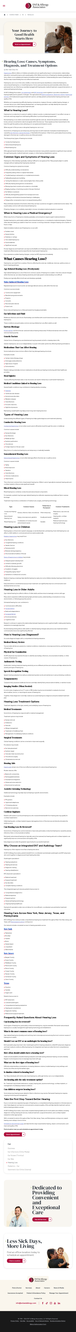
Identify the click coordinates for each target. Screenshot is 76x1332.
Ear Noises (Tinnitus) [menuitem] (16, 1155)
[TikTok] (47, 1303)
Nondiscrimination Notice (57, 1321)
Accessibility (30, 1321)
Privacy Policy (15, 1321)
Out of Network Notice (42, 1321)
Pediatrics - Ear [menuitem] (13, 1166)
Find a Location (14, 1261)
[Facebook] (43, 1303)
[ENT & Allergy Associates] (37, 6)
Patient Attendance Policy (36, 1293)
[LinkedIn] (59, 1303)
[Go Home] (5, 15)
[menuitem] (17, 1287)
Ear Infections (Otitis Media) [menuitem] (18, 1152)
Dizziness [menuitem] (11, 1148)
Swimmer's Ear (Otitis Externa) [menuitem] (19, 1170)
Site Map (22, 1321)
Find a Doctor (17, 1288)
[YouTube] (55, 1303)
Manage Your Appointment (58, 1293)
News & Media (59, 1288)
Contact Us (38, 1298)
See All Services (40, 1219)
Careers (47, 1288)
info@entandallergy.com (26, 1303)
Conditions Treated (14, 14)
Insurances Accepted (15, 1293)
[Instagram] (51, 1303)
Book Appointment (13, 1134)
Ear (23, 14)
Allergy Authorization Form (38, 1324)
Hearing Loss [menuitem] (13, 1162)
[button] (4, 6)
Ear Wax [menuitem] (11, 1159)
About (38, 1288)
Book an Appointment (22, 44)
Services (29, 1288)
